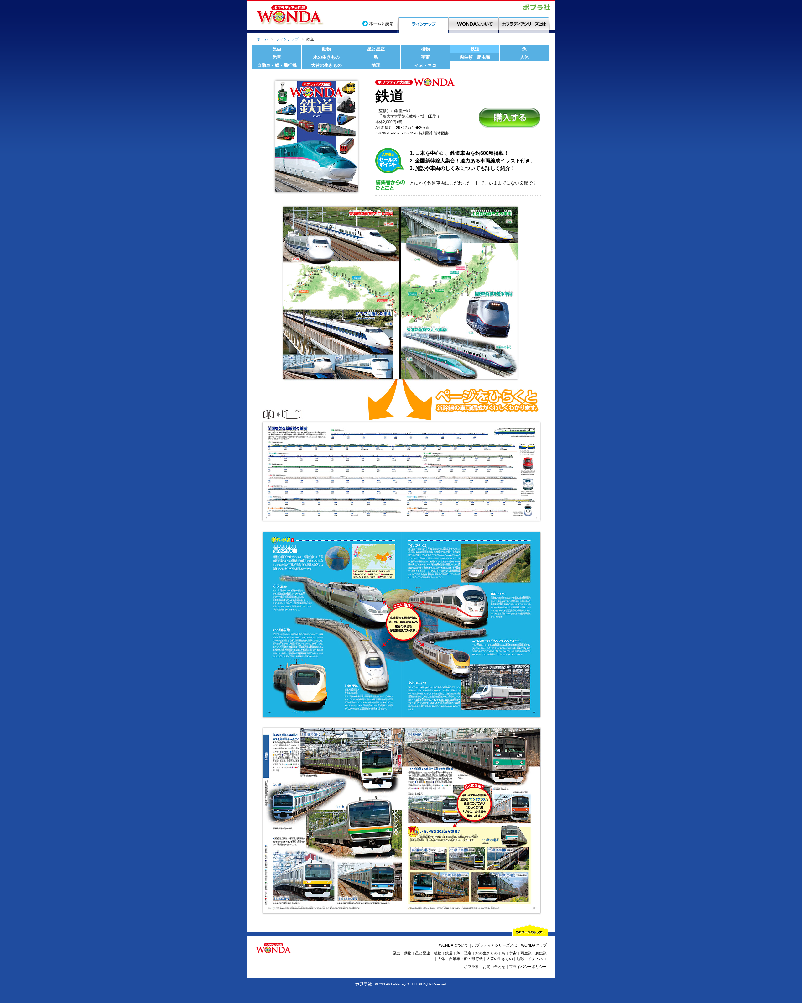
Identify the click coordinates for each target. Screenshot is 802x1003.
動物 (326, 48)
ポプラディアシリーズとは (494, 945)
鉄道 (475, 48)
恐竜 (277, 57)
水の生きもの (326, 57)
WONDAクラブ (534, 945)
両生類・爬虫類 (475, 57)
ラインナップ (287, 39)
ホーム (262, 39)
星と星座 (376, 48)
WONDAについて (453, 945)
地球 (376, 65)
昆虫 (277, 48)
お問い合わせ (494, 966)
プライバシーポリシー (528, 966)
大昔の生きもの (326, 65)
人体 (524, 57)
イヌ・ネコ (425, 65)
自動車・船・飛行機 (277, 65)
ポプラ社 (471, 966)
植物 (425, 48)
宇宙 (425, 57)
